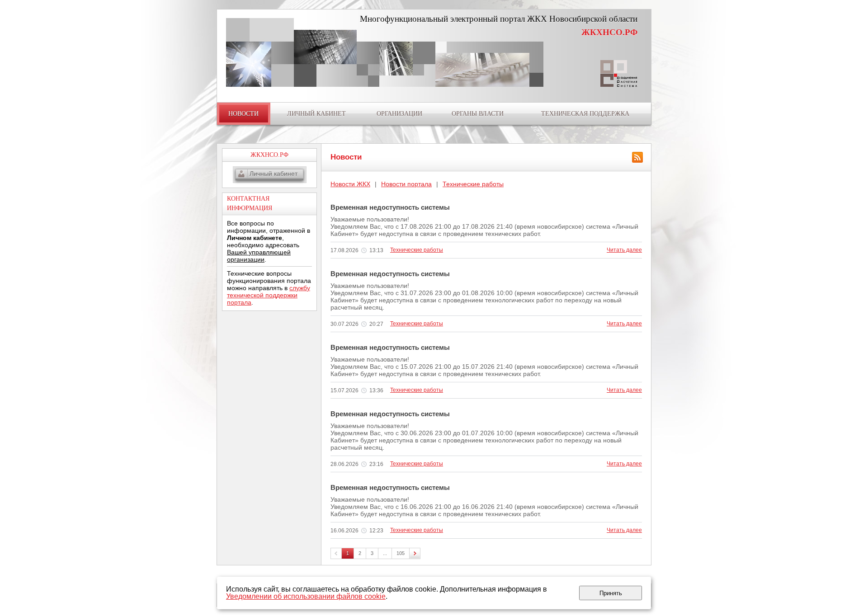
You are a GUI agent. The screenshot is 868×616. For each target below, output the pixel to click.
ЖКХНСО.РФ (609, 32)
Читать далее (624, 250)
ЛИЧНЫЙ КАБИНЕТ (316, 113)
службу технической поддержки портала (268, 295)
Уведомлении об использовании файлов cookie (306, 596)
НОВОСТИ (243, 113)
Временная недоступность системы (390, 207)
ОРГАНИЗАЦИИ (399, 113)
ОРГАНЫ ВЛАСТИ (478, 113)
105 (400, 553)
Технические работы (473, 184)
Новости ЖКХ (350, 184)
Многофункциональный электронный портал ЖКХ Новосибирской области (498, 19)
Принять (610, 593)
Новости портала (406, 184)
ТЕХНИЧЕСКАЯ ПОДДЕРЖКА (585, 113)
